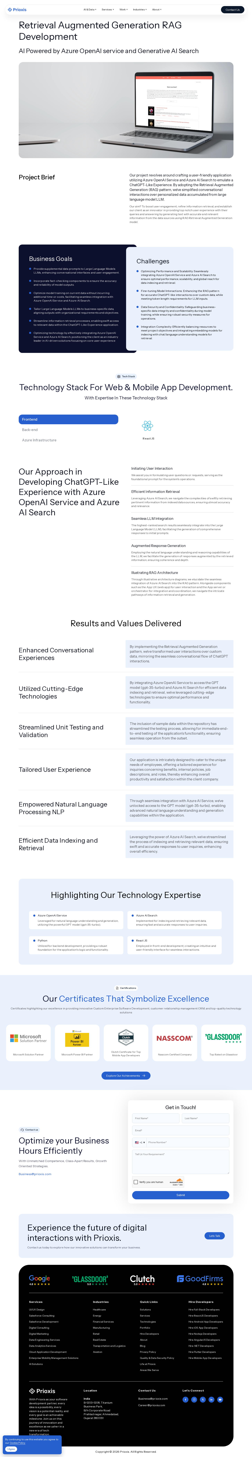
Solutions (145, 1309)
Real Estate (99, 1339)
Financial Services (103, 1321)
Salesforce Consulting (42, 1315)
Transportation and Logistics (109, 1345)
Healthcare (99, 1309)
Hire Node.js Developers (202, 1333)
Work (124, 9)
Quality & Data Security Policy (157, 1358)
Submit (180, 1195)
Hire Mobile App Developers (205, 1358)
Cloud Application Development (48, 1351)
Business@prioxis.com (35, 1174)
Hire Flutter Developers (202, 1351)
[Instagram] (194, 1400)
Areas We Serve (149, 1370)
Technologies (148, 1321)
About (156, 9)
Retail (96, 1333)
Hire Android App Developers (206, 1321)
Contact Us (233, 9)
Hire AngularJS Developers (204, 1339)
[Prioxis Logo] (17, 10)
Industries (140, 9)
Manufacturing (101, 1327)
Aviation (97, 1351)
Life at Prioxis (147, 1364)
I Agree (11, 1449)
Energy (97, 1315)
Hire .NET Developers (201, 1345)
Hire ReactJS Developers (203, 1315)
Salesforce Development (43, 1321)
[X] (203, 1400)
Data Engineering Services (44, 1339)
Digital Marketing (39, 1333)
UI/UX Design (37, 1309)
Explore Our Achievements (123, 1075)
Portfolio (145, 1327)
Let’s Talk (214, 1236)
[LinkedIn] (211, 1400)
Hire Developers (149, 1333)
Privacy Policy (148, 1351)
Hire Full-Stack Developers (204, 1309)
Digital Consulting (39, 1327)
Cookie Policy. (17, 1442)
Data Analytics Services (42, 1345)
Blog (142, 1345)
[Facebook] (185, 1400)
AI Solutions (36, 1364)
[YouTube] (220, 1400)
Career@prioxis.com (151, 1405)
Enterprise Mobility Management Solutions (53, 1358)
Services (108, 9)
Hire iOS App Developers (203, 1327)
